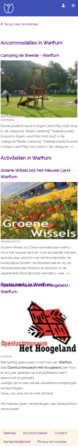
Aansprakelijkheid (17, 442)
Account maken (35, 433)
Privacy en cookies (51, 442)
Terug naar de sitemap (21, 24)
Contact (60, 433)
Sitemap (9, 433)
